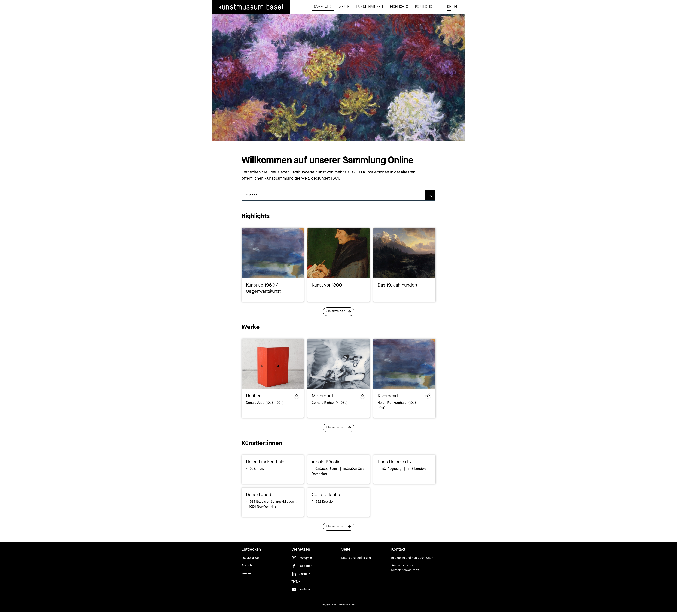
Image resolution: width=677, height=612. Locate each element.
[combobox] (333, 195)
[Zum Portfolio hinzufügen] (296, 396)
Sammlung (323, 7)
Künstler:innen (369, 7)
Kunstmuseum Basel (346, 605)
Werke (344, 7)
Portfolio (423, 7)
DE (449, 7)
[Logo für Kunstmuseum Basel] (251, 7)
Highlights (399, 7)
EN (456, 7)
